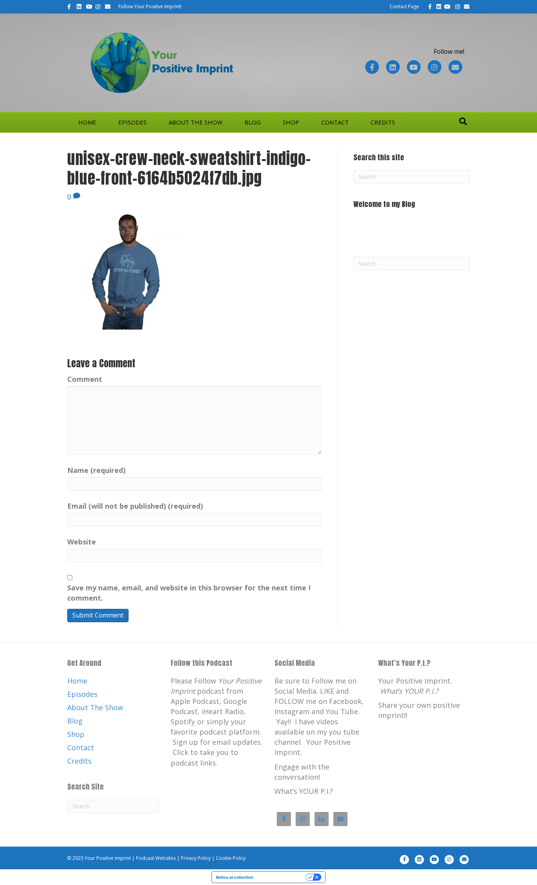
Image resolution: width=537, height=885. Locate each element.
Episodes (132, 122)
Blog (253, 122)
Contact (335, 122)
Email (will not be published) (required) (135, 506)
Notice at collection (234, 877)
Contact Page (404, 6)
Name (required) (96, 470)
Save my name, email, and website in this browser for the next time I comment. (189, 593)
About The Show (196, 122)
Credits (383, 122)
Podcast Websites (156, 858)
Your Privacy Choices (281, 877)
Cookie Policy (231, 858)
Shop (291, 122)
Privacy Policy (196, 858)
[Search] (463, 121)
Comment (84, 379)
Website (81, 541)
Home (87, 122)
